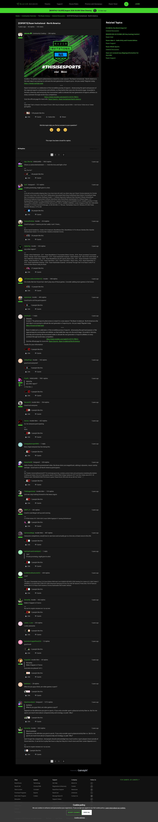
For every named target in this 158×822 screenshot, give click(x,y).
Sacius (26, 421)
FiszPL (26, 378)
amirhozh (27, 316)
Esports (35, 793)
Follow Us (93, 780)
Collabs (35, 796)
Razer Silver (113, 4)
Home (18, 16)
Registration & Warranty (59, 786)
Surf (25, 185)
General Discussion (58, 16)
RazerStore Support (58, 789)
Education (17, 799)
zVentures (74, 793)
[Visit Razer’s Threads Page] (91, 789)
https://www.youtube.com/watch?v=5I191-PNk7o (61, 97)
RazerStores (18, 783)
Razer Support (111, 43)
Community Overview (29, 16)
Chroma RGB (37, 786)
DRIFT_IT (27, 510)
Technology (36, 783)
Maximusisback (29, 702)
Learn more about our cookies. (115, 808)
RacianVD (27, 402)
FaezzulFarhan (29, 221)
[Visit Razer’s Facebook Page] (91, 783)
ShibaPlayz (28, 360)
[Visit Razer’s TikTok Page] (91, 799)
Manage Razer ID (57, 796)
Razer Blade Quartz (112, 46)
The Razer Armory (44, 16)
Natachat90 (28, 462)
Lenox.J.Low (28, 623)
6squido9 (27, 660)
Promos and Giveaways (93, 4)
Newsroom (74, 789)
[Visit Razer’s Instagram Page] (91, 786)
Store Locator (18, 789)
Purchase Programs (20, 793)
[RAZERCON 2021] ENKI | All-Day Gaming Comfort (123, 34)
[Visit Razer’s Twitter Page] (91, 792)
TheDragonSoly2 (29, 491)
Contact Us (74, 796)
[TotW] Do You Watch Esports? (116, 28)
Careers (73, 786)
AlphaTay (27, 246)
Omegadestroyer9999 (31, 444)
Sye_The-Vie (28, 162)
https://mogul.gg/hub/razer (33, 83)
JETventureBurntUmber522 (33, 279)
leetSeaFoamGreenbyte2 (32, 551)
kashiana (27, 684)
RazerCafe (18, 786)
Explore (35, 780)
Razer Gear (109, 37)
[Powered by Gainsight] (79, 771)
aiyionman (27, 297)
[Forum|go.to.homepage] (27, 4)
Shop (16, 780)
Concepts (36, 789)
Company (74, 780)
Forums (47, 4)
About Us (74, 783)
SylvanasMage (29, 533)
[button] (137, 4)
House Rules (73, 4)
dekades (27, 33)
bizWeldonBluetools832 (32, 573)
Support (60, 4)
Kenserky (27, 600)
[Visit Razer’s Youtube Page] (91, 796)
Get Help (54, 783)
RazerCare (55, 793)
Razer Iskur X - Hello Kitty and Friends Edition (121, 40)
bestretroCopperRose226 (32, 641)
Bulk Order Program (20, 796)
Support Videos (56, 799)
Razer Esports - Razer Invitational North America (64, 99)
